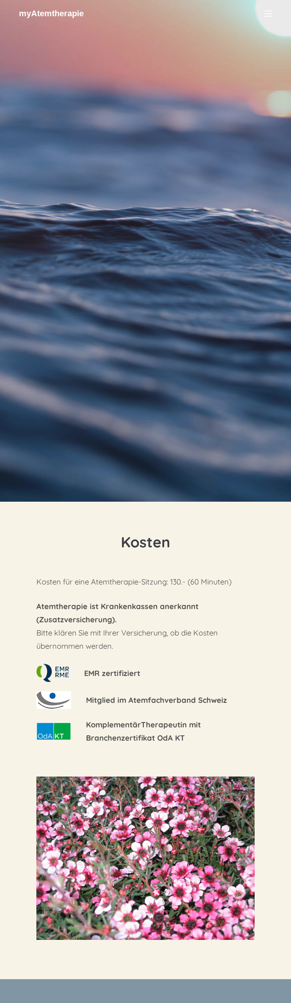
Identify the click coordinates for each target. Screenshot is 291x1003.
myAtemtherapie (51, 13)
